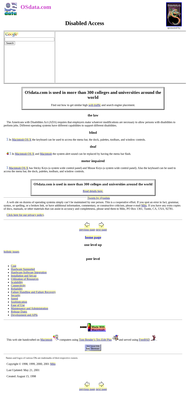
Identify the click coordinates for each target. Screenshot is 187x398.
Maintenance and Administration (29, 308)
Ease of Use (18, 305)
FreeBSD (144, 339)
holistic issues (11, 251)
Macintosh (46, 153)
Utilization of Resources (24, 278)
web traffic (94, 105)
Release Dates (19, 311)
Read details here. (93, 191)
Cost (13, 265)
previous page (87, 229)
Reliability (17, 288)
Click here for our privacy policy (25, 214)
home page (93, 237)
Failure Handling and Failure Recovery (33, 292)
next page (101, 229)
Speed (14, 298)
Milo (144, 205)
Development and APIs (24, 315)
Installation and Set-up (23, 275)
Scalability (17, 282)
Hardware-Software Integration (29, 272)
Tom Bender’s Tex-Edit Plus (95, 339)
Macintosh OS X (21, 139)
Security (15, 295)
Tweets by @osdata (98, 198)
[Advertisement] (120, 57)
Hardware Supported (23, 269)
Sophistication (19, 301)
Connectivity (18, 285)
